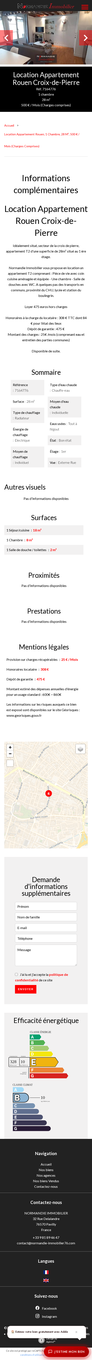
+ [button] (10, 747)
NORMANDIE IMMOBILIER (46, 1213)
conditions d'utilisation (33, 1354)
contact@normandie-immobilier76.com (46, 1243)
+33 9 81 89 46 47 (46, 1237)
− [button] (10, 753)
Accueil (9, 125)
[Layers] (80, 749)
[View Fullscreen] (10, 763)
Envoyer (26, 989)
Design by (51, 1340)
